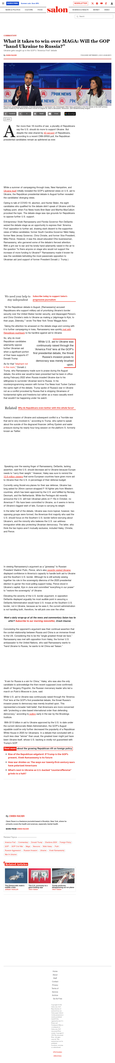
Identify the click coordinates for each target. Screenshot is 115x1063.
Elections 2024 (51, 842)
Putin (57, 846)
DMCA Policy (58, 1056)
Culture (29, 10)
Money (96, 10)
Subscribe (12, 3)
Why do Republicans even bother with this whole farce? (46, 407)
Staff (55, 978)
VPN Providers (57, 1052)
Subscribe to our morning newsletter (35, 621)
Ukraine (43, 851)
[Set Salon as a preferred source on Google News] (70, 114)
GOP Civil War (17, 846)
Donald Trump (36, 842)
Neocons (36, 846)
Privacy (55, 985)
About (55, 975)
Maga (28, 846)
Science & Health (80, 10)
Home (55, 971)
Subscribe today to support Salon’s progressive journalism (50, 298)
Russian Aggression (13, 851)
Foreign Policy (65, 842)
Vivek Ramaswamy (56, 851)
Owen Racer (11, 55)
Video (106, 10)
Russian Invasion (30, 851)
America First (10, 842)
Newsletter (80, 3)
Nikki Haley (47, 846)
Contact (55, 982)
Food (40, 10)
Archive (55, 995)
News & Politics (13, 10)
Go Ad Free (57, 999)
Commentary (23, 842)
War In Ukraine (11, 855)
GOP (7, 846)
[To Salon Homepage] (57, 9)
